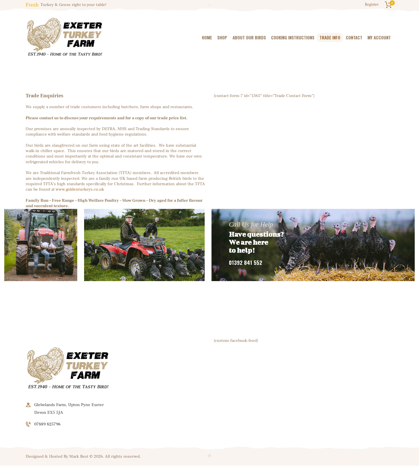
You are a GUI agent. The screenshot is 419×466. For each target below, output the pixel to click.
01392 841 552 (245, 262)
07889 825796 (47, 424)
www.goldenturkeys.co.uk (80, 189)
